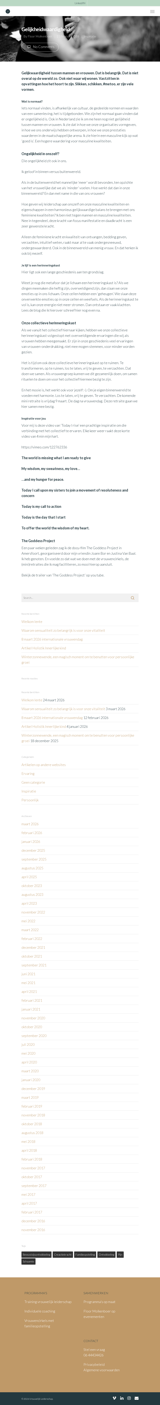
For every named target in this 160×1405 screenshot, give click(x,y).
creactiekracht (63, 1254)
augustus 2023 (32, 894)
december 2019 (33, 1088)
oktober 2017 (31, 1177)
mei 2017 (28, 1194)
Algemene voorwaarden (102, 1370)
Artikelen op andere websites (43, 764)
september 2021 (33, 965)
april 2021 (29, 991)
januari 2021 (30, 1009)
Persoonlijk (30, 800)
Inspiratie (90, 36)
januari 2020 (30, 1080)
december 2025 (33, 850)
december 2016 (33, 1221)
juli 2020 (28, 1044)
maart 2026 (30, 824)
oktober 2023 (31, 885)
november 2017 (33, 1168)
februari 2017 (31, 1212)
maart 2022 (30, 930)
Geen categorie (33, 782)
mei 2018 (28, 1141)
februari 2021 (31, 1000)
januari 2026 (30, 841)
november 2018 (33, 1115)
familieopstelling (85, 1254)
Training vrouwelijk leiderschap (48, 1302)
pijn (120, 1254)
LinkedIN (80, 3)
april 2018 (29, 1150)
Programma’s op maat (100, 1302)
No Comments (43, 47)
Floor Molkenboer (40, 36)
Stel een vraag (94, 1349)
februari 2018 (31, 1159)
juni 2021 (28, 974)
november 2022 (33, 912)
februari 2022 (31, 938)
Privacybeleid (94, 1364)
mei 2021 (28, 983)
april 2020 (29, 1062)
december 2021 (33, 947)
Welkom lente (31, 621)
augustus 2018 (32, 1133)
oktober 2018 (31, 1124)
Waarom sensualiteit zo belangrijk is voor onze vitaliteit (63, 630)
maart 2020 (30, 1071)
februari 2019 (31, 1106)
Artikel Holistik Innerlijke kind (43, 648)
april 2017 (29, 1203)
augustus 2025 (32, 868)
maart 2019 (30, 1097)
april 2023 (29, 903)
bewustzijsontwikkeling (36, 1254)
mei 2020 (28, 1053)
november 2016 (33, 1230)
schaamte (28, 1261)
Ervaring (28, 773)
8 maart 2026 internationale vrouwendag (52, 639)
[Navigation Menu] (152, 11)
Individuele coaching (39, 1311)
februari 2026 (31, 833)
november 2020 (33, 1018)
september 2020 (33, 1035)
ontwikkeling (106, 1254)
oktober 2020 (31, 1027)
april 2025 (29, 877)
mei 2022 (28, 921)
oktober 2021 (31, 956)
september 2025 (33, 859)
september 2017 (33, 1185)
